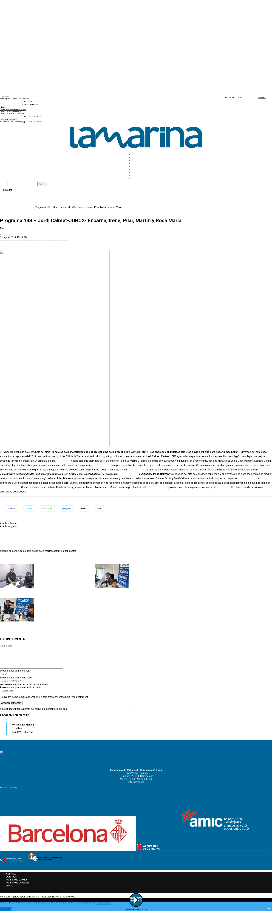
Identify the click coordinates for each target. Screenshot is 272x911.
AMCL (9, 885)
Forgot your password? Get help (13, 110)
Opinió (135, 160)
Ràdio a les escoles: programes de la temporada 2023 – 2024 (124, 594)
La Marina (5, 231)
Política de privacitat (17, 882)
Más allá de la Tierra (23, 207)
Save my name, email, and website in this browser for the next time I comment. (45, 696)
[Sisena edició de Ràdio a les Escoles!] (17, 620)
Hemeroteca (139, 166)
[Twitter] (17, 242)
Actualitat (137, 157)
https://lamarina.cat (10, 547)
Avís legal (11, 876)
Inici (2, 207)
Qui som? (137, 178)
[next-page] (0, 633)
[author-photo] (7, 541)
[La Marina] (136, 136)
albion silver (63, 460)
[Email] (51, 242)
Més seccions (140, 163)
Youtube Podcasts (142, 175)
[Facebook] (5, 242)
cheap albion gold (128, 473)
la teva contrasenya (30, 104)
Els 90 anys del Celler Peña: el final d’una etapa (42, 526)
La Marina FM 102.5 (143, 172)
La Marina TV (139, 169)
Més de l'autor (33, 558)
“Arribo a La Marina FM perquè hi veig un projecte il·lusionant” (28, 594)
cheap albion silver (10, 487)
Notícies (136, 154)
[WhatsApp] (28, 242)
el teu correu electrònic (32, 116)
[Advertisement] (57, 198)
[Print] (63, 242)
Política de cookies (17, 879)
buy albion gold (136, 469)
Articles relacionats (12, 558)
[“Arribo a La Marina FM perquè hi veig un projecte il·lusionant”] (17, 587)
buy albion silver (101, 465)
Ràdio (8, 207)
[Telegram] (40, 242)
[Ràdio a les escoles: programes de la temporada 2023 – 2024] (112, 587)
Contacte (11, 873)
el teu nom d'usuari (30, 101)
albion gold (225, 487)
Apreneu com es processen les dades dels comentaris (98, 708)
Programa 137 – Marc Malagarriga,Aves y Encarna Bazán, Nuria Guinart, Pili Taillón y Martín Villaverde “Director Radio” (80, 523)
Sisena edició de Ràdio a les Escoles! (17, 628)
